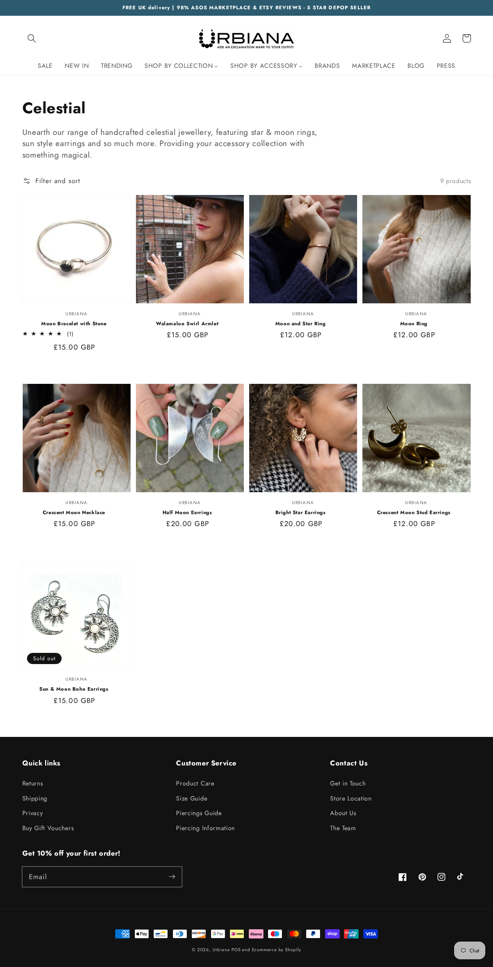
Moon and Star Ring (300, 323)
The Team (343, 828)
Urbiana (221, 950)
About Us (343, 813)
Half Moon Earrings (187, 512)
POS (235, 950)
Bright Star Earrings (300, 512)
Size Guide (191, 798)
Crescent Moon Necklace (74, 512)
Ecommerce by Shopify (276, 950)
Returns (32, 783)
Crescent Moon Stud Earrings (414, 512)
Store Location (351, 798)
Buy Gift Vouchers (48, 828)
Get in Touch (348, 783)
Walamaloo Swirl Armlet (187, 323)
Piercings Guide (198, 813)
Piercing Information (205, 828)
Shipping (35, 798)
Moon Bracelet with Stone (73, 323)
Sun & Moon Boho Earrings (73, 689)
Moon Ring (414, 323)
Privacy (32, 813)
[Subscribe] (172, 876)
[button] (32, 38)
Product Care (195, 783)
